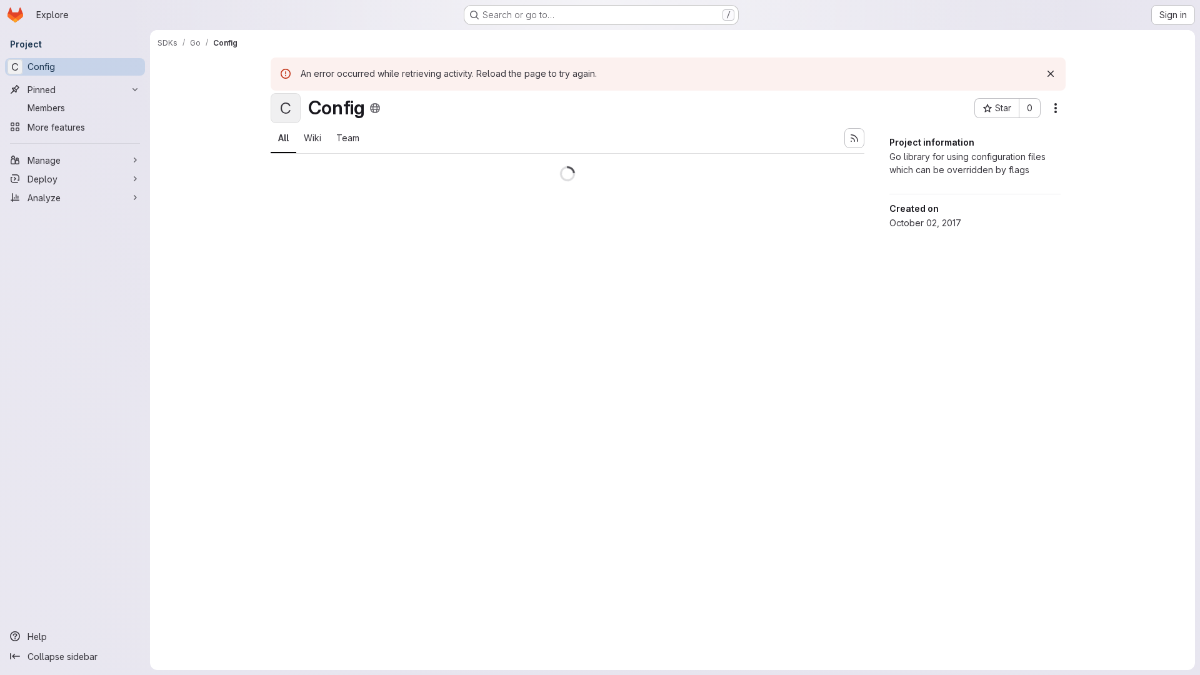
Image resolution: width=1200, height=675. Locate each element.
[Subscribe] (854, 138)
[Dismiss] (1050, 73)
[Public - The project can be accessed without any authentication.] (375, 108)
